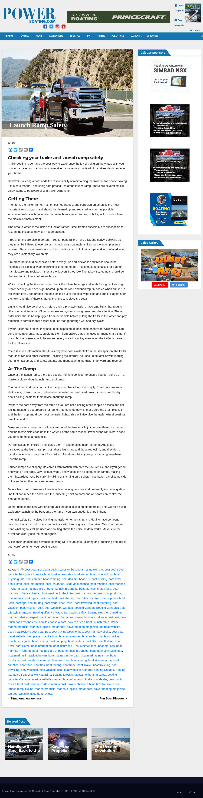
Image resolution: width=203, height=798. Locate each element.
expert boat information (44, 617)
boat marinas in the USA (57, 593)
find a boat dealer (72, 617)
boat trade (51, 603)
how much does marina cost (48, 684)
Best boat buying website (54, 569)
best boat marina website (87, 569)
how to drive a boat (80, 622)
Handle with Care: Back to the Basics (24, 750)
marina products (18, 626)
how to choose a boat (52, 622)
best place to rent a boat (34, 574)
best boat (30, 569)
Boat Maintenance (77, 583)
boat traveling (83, 603)
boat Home (15, 583)
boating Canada (85, 607)
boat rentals (15, 598)
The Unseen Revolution (106, 748)
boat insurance (55, 583)
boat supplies (109, 598)
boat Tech (26, 665)
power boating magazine (82, 626)
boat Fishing (99, 579)
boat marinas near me (88, 593)
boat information (33, 583)
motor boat (58, 626)
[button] (202, 36)
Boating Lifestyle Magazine (50, 612)
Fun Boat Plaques (112, 698)
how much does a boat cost (101, 617)
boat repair (31, 598)
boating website (98, 612)
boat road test (48, 598)
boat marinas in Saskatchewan (27, 655)
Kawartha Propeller (60, 748)
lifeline (115, 622)
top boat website (109, 626)
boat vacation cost (31, 607)
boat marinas (98, 583)
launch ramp (101, 622)
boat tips (21, 603)
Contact (192, 792)
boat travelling (102, 603)
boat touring (35, 603)
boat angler (81, 574)
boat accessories (62, 574)
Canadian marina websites (36, 679)
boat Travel (66, 603)
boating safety (77, 612)
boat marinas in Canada (62, 588)
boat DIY (84, 579)
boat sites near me (87, 598)
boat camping (51, 579)
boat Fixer (115, 579)
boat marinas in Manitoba (95, 588)
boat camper (34, 579)
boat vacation (29, 669)
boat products (112, 593)
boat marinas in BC (33, 588)
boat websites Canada (59, 607)
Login (197, 30)
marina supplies (40, 626)
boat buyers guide (19, 641)
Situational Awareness (26, 698)
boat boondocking (101, 574)
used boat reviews (19, 631)
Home (178, 792)
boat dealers (70, 579)
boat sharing (66, 598)
